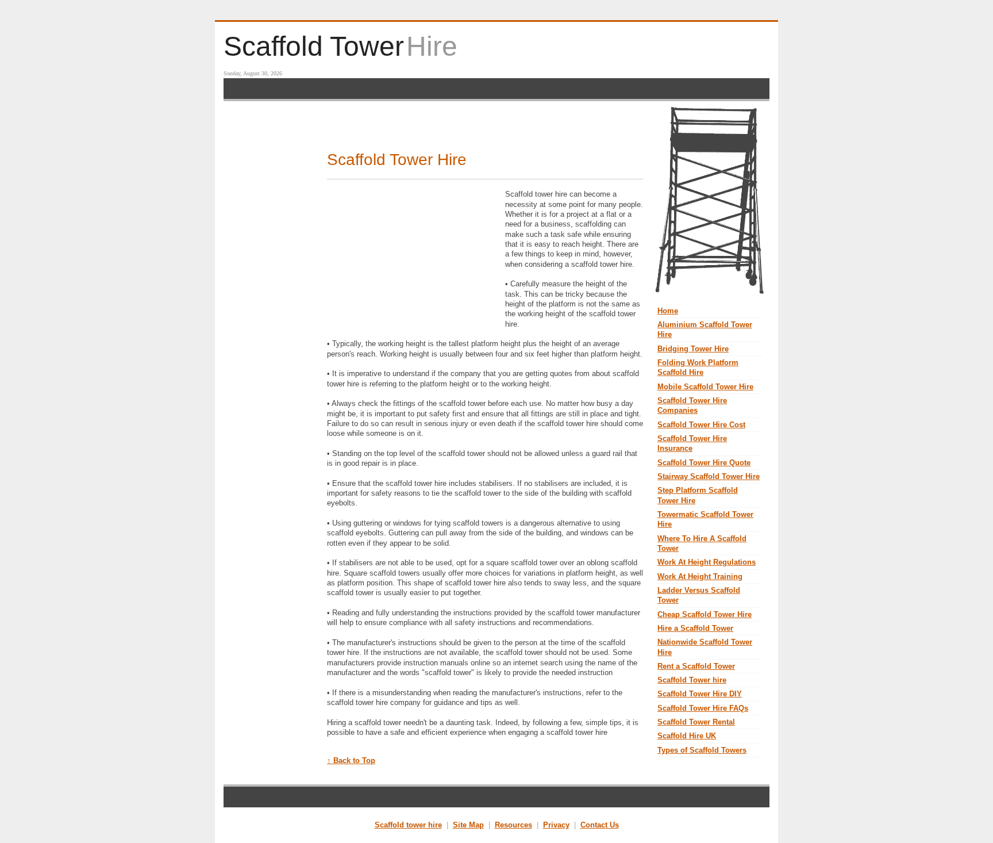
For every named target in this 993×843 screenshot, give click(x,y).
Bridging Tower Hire (693, 348)
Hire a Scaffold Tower (695, 628)
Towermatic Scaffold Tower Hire (705, 519)
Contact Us (599, 825)
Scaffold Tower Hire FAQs (702, 708)
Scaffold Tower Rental (696, 722)
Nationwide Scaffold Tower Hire (704, 647)
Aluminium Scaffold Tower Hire (704, 329)
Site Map (468, 825)
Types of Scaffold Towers (701, 750)
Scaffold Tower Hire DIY (699, 693)
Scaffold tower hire (408, 825)
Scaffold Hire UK (686, 735)
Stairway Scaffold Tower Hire (708, 476)
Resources (513, 825)
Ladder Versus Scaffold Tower (698, 595)
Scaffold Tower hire (691, 680)
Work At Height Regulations (706, 562)
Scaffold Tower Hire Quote (703, 462)
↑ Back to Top (351, 760)
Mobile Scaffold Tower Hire (705, 386)
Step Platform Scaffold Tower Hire (697, 495)
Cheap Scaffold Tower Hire (704, 614)
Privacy (556, 825)
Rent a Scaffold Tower (696, 666)
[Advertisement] (496, 89)
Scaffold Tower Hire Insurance (692, 443)
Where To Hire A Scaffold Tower (701, 543)
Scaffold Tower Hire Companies (692, 405)
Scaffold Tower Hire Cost (701, 424)
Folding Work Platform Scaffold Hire (697, 367)
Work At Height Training (699, 576)
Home (667, 310)
